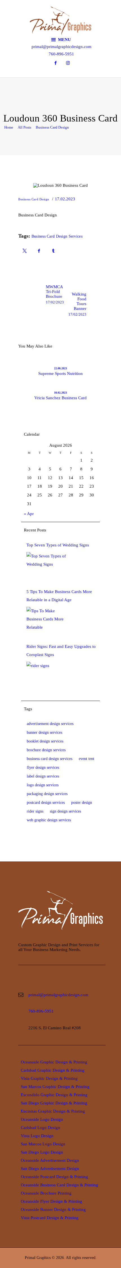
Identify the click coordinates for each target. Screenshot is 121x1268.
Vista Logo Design (37, 1136)
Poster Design (81, 802)
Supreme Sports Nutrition (60, 373)
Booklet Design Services (45, 741)
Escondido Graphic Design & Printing (54, 1095)
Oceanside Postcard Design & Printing (54, 1176)
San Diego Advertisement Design (50, 1168)
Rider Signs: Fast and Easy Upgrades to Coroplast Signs (61, 650)
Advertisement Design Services (50, 724)
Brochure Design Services (46, 750)
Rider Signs (35, 811)
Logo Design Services (43, 785)
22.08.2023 (60, 368)
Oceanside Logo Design (42, 1119)
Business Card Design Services (57, 236)
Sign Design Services (65, 811)
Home (8, 127)
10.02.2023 (60, 392)
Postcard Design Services (46, 802)
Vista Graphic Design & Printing (49, 1078)
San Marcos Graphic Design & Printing (55, 1086)
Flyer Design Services (43, 767)
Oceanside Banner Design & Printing (53, 1209)
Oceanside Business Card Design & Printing (59, 1185)
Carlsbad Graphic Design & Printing (52, 1070)
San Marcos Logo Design (43, 1144)
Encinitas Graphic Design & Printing (53, 1111)
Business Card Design (52, 127)
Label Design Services (43, 776)
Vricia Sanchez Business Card (60, 398)
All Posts (24, 127)
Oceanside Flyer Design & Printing (51, 1201)
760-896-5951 (41, 1011)
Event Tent (86, 759)
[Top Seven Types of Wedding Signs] (47, 566)
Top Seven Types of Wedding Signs (57, 545)
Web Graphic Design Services (49, 820)
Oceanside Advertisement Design (50, 1160)
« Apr (29, 513)
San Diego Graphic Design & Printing (54, 1103)
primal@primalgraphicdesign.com (58, 995)
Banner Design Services (44, 732)
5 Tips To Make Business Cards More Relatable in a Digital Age (59, 595)
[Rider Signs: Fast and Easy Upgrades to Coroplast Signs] (47, 676)
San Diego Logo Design (42, 1152)
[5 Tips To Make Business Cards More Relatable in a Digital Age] (47, 621)
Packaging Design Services (47, 794)
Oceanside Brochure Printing (46, 1193)
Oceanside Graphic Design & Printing (54, 1062)
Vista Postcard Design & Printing (50, 1217)
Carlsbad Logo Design (40, 1127)
